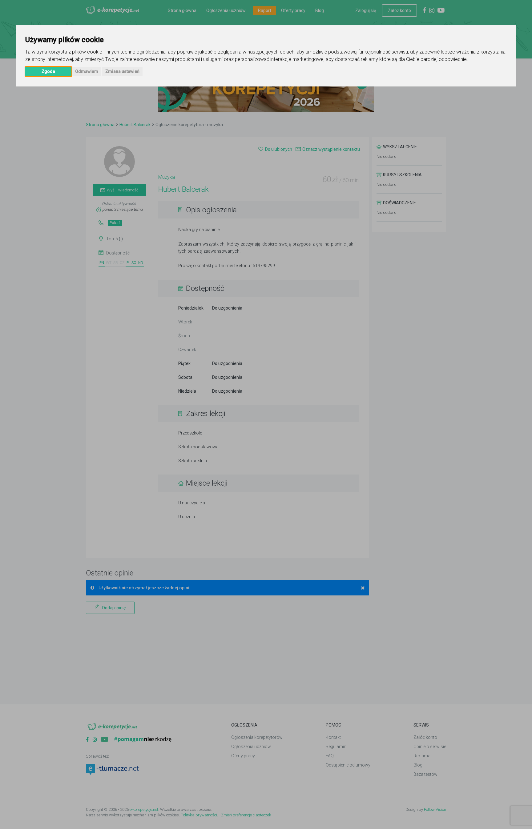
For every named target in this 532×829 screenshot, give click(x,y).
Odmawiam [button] (86, 71)
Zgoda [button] (48, 71)
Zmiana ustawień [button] (122, 71)
